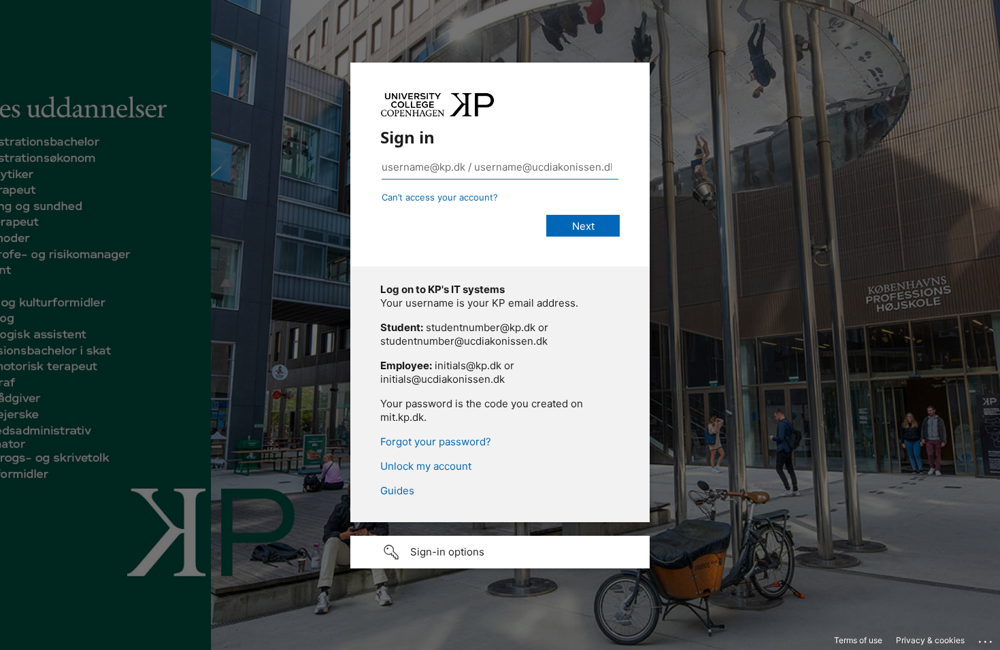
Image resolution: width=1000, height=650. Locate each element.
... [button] (986, 638)
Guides (397, 490)
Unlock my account (425, 466)
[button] (500, 552)
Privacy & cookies (930, 640)
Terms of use (858, 640)
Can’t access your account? (440, 197)
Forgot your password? (435, 441)
